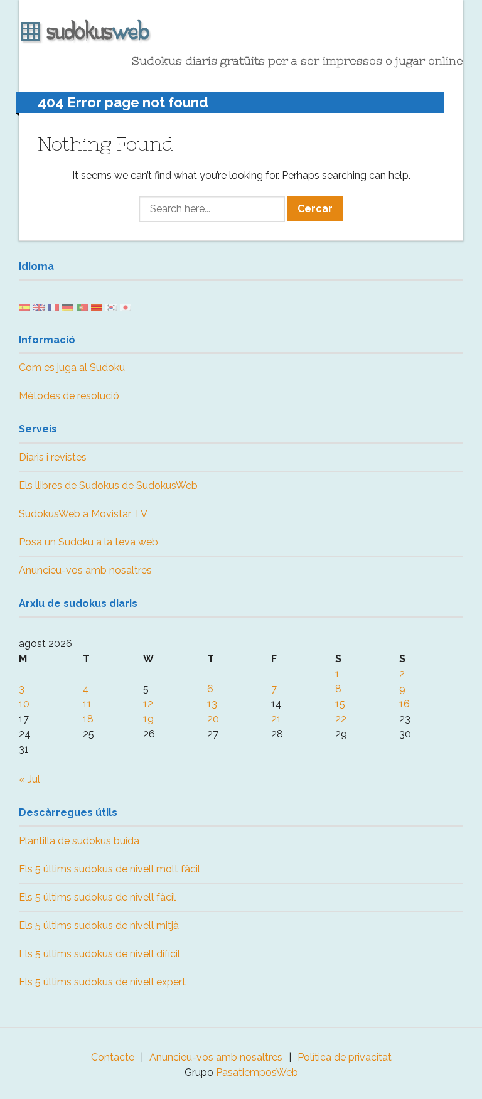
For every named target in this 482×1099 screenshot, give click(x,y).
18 (88, 719)
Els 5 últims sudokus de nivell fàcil (97, 897)
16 (404, 704)
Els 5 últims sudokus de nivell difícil (99, 954)
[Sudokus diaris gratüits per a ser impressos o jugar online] (241, 32)
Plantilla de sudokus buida (79, 841)
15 (340, 704)
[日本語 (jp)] (125, 307)
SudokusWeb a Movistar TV (83, 514)
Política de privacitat (344, 1057)
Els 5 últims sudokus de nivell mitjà (99, 925)
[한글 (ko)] (111, 307)
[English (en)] (39, 307)
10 (24, 704)
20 (213, 719)
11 (87, 704)
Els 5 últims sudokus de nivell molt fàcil (109, 869)
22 (340, 719)
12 (148, 704)
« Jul (29, 779)
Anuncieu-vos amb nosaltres (85, 570)
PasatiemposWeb (257, 1072)
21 (276, 719)
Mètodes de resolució (69, 396)
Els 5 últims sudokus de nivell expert (102, 982)
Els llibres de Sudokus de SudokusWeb (108, 485)
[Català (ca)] (96, 307)
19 (148, 719)
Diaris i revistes (53, 457)
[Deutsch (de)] (67, 307)
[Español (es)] (24, 307)
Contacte (112, 1057)
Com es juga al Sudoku (72, 367)
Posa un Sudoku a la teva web (88, 542)
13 (212, 704)
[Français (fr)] (53, 307)
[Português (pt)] (82, 307)
